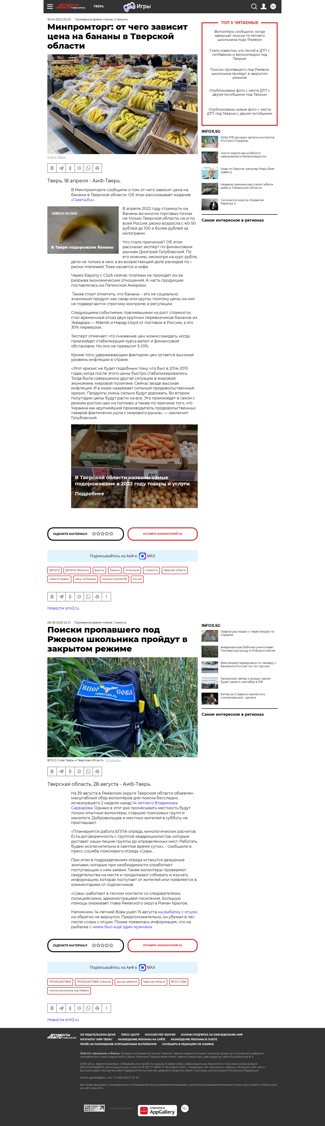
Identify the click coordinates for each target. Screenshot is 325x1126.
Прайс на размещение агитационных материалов (118, 1044)
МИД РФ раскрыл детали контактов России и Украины (247, 139)
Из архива (113, 760)
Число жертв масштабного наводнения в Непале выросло (244, 154)
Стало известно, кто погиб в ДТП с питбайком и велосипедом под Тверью (239, 55)
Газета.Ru (82, 200)
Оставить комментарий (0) (162, 533)
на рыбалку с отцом (177, 912)
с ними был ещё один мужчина (120, 927)
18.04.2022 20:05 (59, 19)
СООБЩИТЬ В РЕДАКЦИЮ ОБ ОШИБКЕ (188, 1044)
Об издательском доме (98, 1034)
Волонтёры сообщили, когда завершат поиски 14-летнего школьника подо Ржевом (239, 36)
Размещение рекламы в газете (194, 1039)
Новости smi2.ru (63, 608)
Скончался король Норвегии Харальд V (242, 202)
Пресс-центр (130, 1034)
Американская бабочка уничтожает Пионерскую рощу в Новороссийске (248, 649)
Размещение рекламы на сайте (141, 1039)
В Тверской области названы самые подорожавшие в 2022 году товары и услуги (132, 481)
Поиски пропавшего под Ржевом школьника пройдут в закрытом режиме (239, 74)
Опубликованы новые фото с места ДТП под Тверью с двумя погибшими (239, 112)
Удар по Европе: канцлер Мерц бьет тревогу (248, 170)
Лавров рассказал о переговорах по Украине (247, 633)
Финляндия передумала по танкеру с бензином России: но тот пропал (248, 664)
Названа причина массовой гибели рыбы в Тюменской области (247, 186)
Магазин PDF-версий (160, 1034)
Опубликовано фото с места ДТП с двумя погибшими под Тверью (239, 93)
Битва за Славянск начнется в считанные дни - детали (243, 696)
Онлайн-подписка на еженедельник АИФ (212, 1034)
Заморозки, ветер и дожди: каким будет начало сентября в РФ (246, 680)
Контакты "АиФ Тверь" (96, 1039)
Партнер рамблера (121, 1108)
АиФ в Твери (56, 157)
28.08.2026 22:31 (58, 622)
